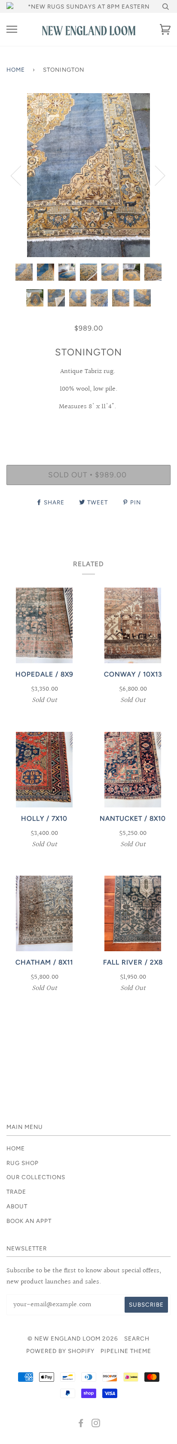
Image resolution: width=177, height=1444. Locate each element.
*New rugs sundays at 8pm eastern (89, 6)
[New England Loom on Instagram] (96, 1424)
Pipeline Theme (126, 1350)
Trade (16, 1191)
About (16, 1206)
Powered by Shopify (60, 1350)
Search (137, 1338)
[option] (88, 175)
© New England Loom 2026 (72, 1338)
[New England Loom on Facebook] (80, 1424)
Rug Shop (22, 1162)
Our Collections (35, 1177)
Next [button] (155, 175)
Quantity (88, 428)
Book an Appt (29, 1220)
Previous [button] (21, 175)
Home (15, 69)
